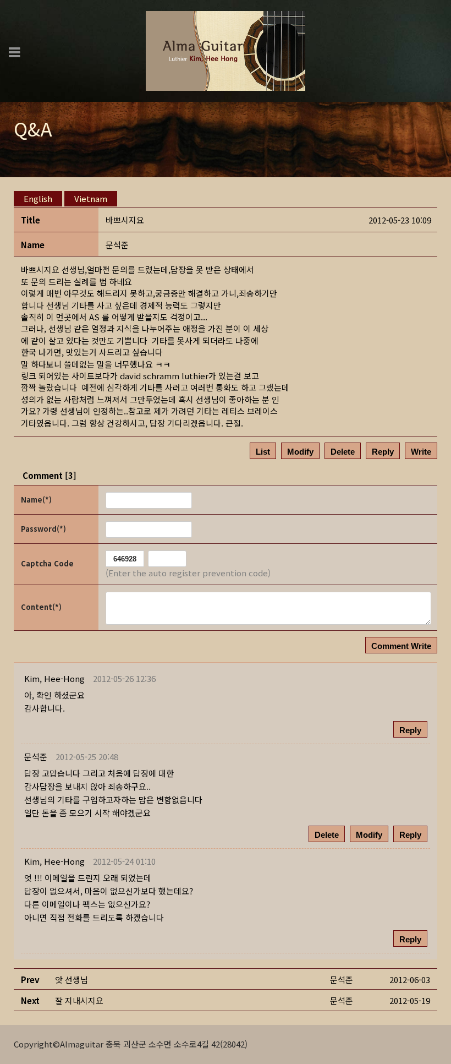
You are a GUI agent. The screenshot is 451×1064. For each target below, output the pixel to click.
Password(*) (43, 528)
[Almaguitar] (225, 50)
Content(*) (41, 607)
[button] (54, 678)
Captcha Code (47, 563)
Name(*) (36, 499)
